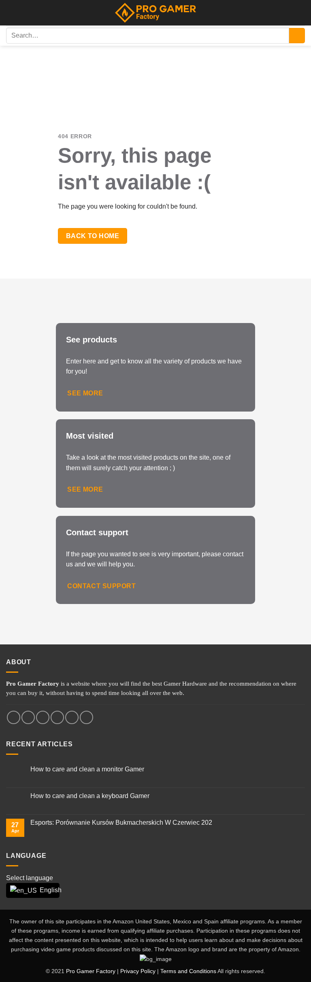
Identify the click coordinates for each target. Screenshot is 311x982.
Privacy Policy (138, 971)
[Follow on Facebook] (13, 717)
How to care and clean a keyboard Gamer (89, 795)
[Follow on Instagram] (28, 717)
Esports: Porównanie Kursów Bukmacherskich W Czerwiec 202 (121, 822)
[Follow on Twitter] (57, 717)
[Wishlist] (301, 13)
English (44, 890)
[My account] (10, 13)
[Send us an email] (72, 717)
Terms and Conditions (188, 971)
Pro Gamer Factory (90, 971)
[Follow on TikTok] (42, 717)
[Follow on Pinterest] (86, 717)
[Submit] (297, 36)
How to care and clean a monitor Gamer (87, 769)
